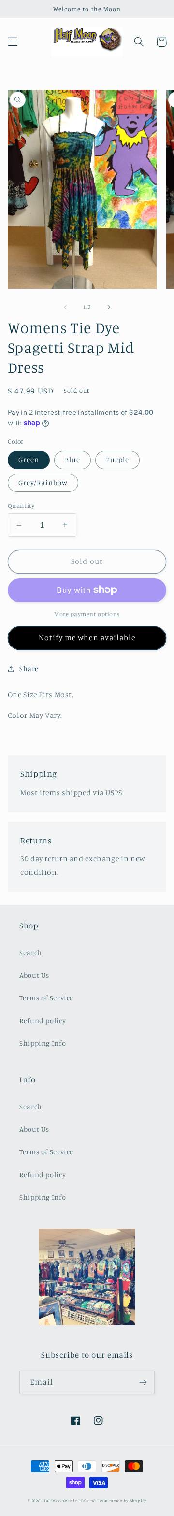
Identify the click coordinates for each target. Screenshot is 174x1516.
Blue (72, 459)
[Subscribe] (143, 1382)
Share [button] (29, 668)
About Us (34, 975)
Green (28, 459)
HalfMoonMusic (60, 1500)
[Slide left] (65, 307)
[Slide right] (108, 307)
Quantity (21, 505)
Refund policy (42, 1020)
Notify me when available (87, 637)
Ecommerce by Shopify (121, 1500)
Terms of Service (46, 998)
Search (30, 952)
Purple (117, 459)
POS (82, 1500)
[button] (12, 42)
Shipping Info (42, 1043)
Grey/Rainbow (43, 482)
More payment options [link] (87, 614)
